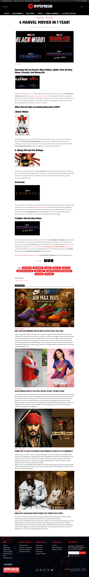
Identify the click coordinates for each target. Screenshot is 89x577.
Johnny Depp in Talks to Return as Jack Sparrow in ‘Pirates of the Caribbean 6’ (44, 451)
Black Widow (27, 268)
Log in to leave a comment (22, 280)
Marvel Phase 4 (39, 271)
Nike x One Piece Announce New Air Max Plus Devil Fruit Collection (39, 331)
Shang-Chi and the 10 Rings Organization (59, 271)
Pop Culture (18, 389)
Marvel (19, 94)
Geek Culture (49, 18)
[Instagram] (79, 1)
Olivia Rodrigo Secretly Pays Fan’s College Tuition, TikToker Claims (39, 391)
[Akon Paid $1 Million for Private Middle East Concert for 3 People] (44, 490)
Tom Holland (49, 274)
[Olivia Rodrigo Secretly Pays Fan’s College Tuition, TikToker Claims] (44, 368)
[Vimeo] (83, 1)
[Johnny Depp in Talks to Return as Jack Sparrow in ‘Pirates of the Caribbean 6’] (44, 428)
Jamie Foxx (57, 268)
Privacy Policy (81, 555)
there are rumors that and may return (51, 246)
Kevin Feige (66, 268)
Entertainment (40, 18)
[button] (81, 6)
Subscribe (82, 552)
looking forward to (31, 255)
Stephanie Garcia (41, 27)
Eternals (48, 268)
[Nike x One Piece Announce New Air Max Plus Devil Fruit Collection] (44, 308)
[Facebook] (77, 1)
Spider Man (39, 274)
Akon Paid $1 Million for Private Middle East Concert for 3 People (39, 513)
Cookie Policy (68, 569)
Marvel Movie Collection (25, 271)
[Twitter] (81, 1)
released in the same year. (42, 96)
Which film (18, 255)
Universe (30, 94)
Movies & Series (19, 328)
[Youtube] (85, 1)
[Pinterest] (51, 260)
